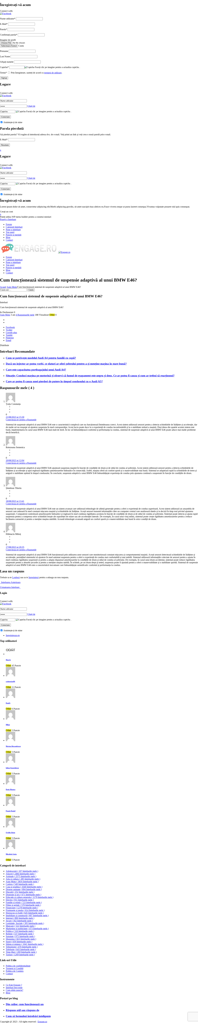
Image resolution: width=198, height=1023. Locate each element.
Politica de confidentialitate (18, 966)
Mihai (8, 724)
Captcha (4, 67)
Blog (8, 237)
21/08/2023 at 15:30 (15, 417)
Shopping (21, 939)
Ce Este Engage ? (14, 985)
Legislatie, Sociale (25, 923)
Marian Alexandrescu (13, 746)
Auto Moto (12, 287)
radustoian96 (10, 681)
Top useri (10, 232)
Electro (20, 900)
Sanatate (20, 936)
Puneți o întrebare (8, 219)
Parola (3, 29)
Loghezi (16, 577)
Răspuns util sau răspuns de (22, 1010)
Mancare (20, 926)
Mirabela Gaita (11, 854)
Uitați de (31, 106)
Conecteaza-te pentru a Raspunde (21, 419)
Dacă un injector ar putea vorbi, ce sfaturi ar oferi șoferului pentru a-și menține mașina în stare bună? (66, 363)
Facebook (10, 327)
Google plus (11, 332)
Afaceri (20, 874)
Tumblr (9, 335)
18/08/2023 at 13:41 (15, 501)
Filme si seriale (23, 905)
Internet (20, 918)
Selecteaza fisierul (9, 46)
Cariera (20, 884)
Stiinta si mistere (24, 944)
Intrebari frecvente (14, 987)
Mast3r (8, 660)
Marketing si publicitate (27, 928)
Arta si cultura (23, 879)
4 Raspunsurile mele (25, 315)
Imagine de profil (8, 40)
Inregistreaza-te (13, 635)
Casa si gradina (24, 887)
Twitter (9, 330)
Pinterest (10, 338)
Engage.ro (42, 1021)
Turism (20, 954)
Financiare (22, 907)
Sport (19, 941)
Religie (20, 934)
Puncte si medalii (13, 235)
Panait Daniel (10, 811)
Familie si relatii (24, 902)
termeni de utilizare (53, 72)
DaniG (8, 703)
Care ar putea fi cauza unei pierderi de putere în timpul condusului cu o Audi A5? (54, 381)
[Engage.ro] (35, 252)
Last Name (5, 56)
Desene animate (24, 889)
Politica (20, 931)
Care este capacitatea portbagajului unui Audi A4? (36, 369)
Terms (3, 72)
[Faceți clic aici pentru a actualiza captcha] (29, 67)
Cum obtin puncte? (14, 990)
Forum (9, 224)
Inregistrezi (34, 577)
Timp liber (21, 952)
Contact (9, 240)
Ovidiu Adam (10, 832)
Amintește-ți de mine (12, 122)
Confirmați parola (8, 34)
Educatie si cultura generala (29, 897)
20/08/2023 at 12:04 (15, 460)
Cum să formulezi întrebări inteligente (28, 1016)
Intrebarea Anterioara (10, 582)
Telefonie (21, 949)
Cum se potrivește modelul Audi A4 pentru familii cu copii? (41, 357)
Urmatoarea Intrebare (10, 587)
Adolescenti (22, 871)
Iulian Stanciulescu (12, 768)
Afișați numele (6, 62)
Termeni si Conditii (14, 968)
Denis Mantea (10, 789)
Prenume (4, 51)
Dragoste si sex (23, 894)
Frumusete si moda (25, 910)
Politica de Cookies (14, 971)
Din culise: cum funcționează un (25, 1004)
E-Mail (4, 24)
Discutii (20, 892)
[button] (5, 13)
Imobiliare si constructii (27, 915)
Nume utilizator (7, 18)
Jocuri (19, 920)
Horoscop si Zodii (25, 913)
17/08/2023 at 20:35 (15, 547)
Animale (21, 876)
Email (8, 340)
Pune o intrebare (13, 229)
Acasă (3, 287)
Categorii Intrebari (14, 227)
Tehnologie (22, 947)
